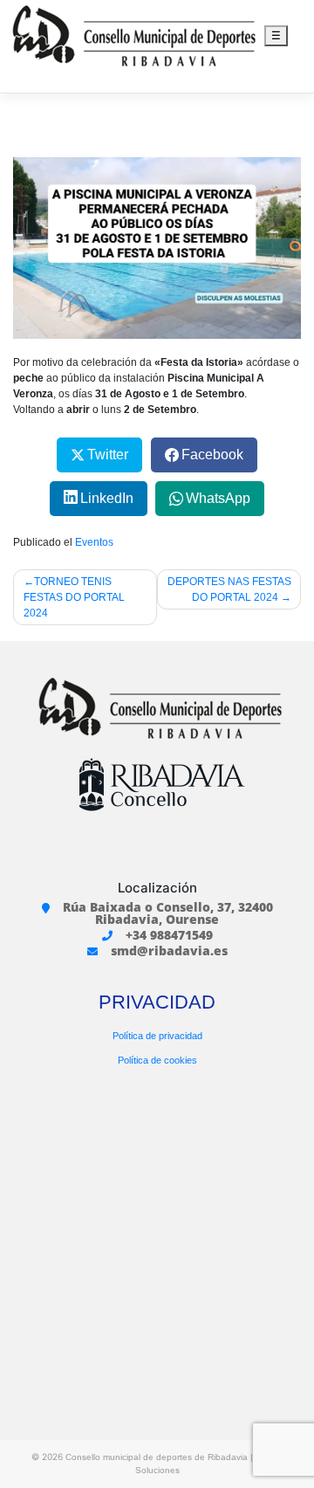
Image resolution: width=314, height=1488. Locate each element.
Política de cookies (157, 1060)
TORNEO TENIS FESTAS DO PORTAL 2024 (74, 597)
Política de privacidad (157, 1035)
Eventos (94, 542)
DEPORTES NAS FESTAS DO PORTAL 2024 (229, 589)
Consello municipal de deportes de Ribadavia (156, 1457)
